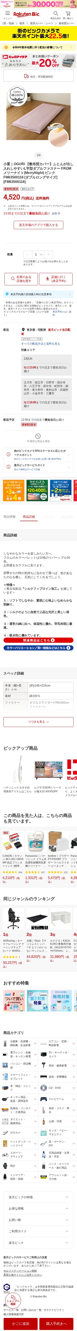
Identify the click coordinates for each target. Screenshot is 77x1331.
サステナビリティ (54, 1310)
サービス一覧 (11, 1310)
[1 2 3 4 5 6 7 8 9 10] (38, 254)
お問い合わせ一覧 (31, 1310)
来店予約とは (60, 311)
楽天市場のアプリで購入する (38, 225)
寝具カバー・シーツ (41, 23)
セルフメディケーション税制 (20, 1270)
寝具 (22, 23)
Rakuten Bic (26, 15)
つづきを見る (36, 721)
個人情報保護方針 (13, 1314)
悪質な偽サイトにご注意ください (22, 1274)
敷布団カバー (66, 23)
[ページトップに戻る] (70, 1316)
